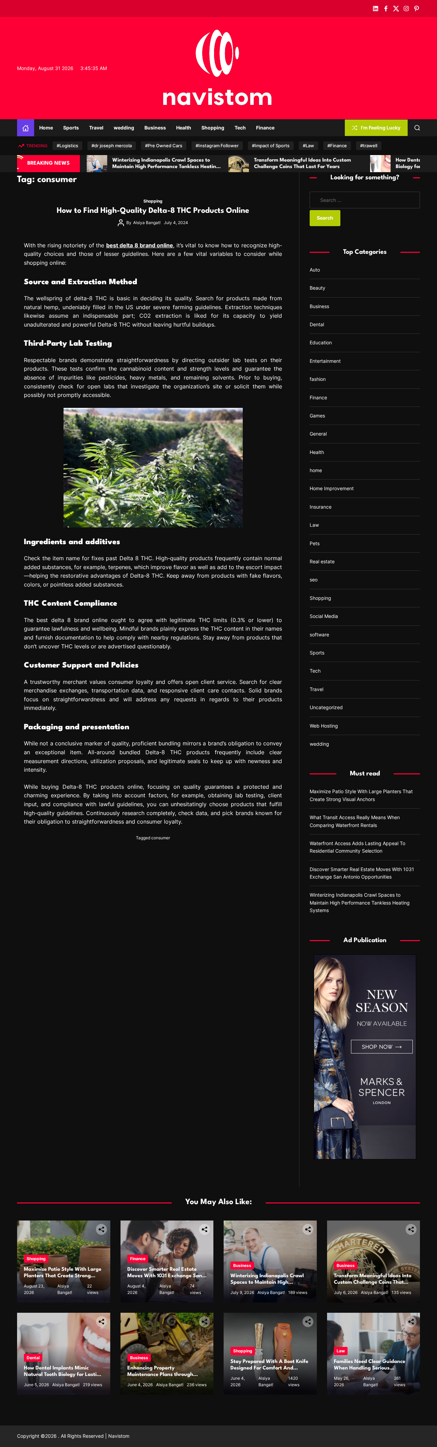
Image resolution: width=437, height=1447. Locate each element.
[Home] (25, 127)
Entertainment (325, 361)
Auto (315, 270)
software (319, 634)
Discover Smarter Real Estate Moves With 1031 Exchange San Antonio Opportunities (164, 1276)
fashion (318, 379)
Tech (240, 127)
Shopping (212, 127)
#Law (308, 145)
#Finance (337, 145)
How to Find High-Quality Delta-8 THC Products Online (153, 211)
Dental (317, 324)
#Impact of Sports (271, 145)
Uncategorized (326, 707)
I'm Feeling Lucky (380, 127)
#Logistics (67, 145)
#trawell (368, 145)
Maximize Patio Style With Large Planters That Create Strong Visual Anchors (62, 1276)
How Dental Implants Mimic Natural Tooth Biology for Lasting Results (63, 1375)
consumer (160, 837)
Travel (96, 127)
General (318, 434)
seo (314, 579)
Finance (265, 127)
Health (183, 127)
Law (314, 525)
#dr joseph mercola (111, 145)
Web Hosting (324, 726)
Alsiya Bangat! (146, 222)
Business (155, 127)
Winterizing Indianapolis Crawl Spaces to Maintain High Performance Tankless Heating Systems (360, 902)
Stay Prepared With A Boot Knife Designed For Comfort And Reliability (269, 1368)
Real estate (322, 561)
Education (321, 342)
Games (317, 415)
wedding (124, 127)
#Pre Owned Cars (163, 145)
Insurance (321, 507)
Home (46, 127)
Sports (71, 127)
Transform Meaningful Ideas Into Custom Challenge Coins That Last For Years (372, 1282)
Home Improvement (332, 488)
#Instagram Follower (217, 145)
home (316, 470)
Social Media (324, 616)
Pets (315, 543)
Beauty (317, 288)
